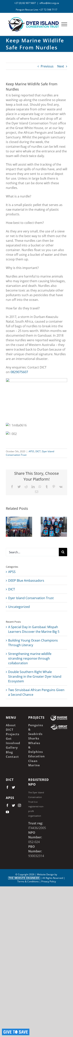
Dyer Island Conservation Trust (31, 598)
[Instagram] (19, 805)
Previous (47, 66)
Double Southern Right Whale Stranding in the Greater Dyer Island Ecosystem (34, 676)
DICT (38, 451)
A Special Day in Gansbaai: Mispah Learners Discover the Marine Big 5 (13, 522)
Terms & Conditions (28, 881)
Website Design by (33, 876)
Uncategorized (19, 607)
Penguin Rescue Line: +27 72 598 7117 (36, 9)
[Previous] (9, 526)
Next (60, 66)
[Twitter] (13, 787)
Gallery (24, 522)
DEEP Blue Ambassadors (26, 580)
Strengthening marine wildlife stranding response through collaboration (29, 658)
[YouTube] (7, 812)
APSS (31, 451)
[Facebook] (7, 787)
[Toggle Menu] (64, 24)
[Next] (64, 526)
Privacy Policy (48, 881)
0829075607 (19, 372)
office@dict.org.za (49, 3)
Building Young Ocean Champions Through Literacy (48, 528)
